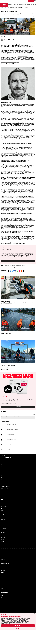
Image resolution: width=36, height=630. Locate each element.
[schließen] (34, 614)
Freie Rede (2, 543)
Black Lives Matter (11, 219)
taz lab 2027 (2, 574)
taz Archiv (2, 588)
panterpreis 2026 (3, 528)
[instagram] (10, 458)
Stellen (2, 508)
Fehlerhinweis (11, 268)
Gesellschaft (2, 468)
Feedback (2, 608)
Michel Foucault (3, 495)
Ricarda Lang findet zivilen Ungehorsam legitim (10, 62)
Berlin (1, 475)
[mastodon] (6, 458)
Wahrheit (2, 479)
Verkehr (8, 7)
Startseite (2, 7)
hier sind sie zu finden (29, 417)
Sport (1, 473)
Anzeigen (2, 601)
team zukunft (3, 552)
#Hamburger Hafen (18, 265)
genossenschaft (3, 519)
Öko (5, 7)
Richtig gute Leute (3, 490)
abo (1, 517)
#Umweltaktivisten (12, 265)
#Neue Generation (6, 265)
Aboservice (2, 610)
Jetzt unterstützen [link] (18, 260)
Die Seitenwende (3, 506)
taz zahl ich (2, 521)
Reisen (2, 595)
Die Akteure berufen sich (22, 56)
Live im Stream (3, 570)
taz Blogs (2, 581)
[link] (13, 4)
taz (3, 455)
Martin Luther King (21, 113)
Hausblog (2, 504)
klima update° (3, 539)
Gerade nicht (31, 614)
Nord (1, 477)
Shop (1, 599)
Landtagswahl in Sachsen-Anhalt (5, 486)
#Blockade (23, 265)
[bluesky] (8, 458)
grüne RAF (19, 239)
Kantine (2, 597)
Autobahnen (12, 46)
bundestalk (2, 535)
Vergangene (2, 572)
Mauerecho (2, 541)
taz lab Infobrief (3, 559)
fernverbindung (3, 537)
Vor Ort (2, 568)
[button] (35, 1)
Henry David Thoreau (5, 122)
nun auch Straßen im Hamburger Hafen (23, 46)
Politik (1, 464)
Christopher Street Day (4, 488)
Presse (2, 510)
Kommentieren (6, 268)
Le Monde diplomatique (4, 586)
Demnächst (2, 566)
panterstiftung (3, 526)
